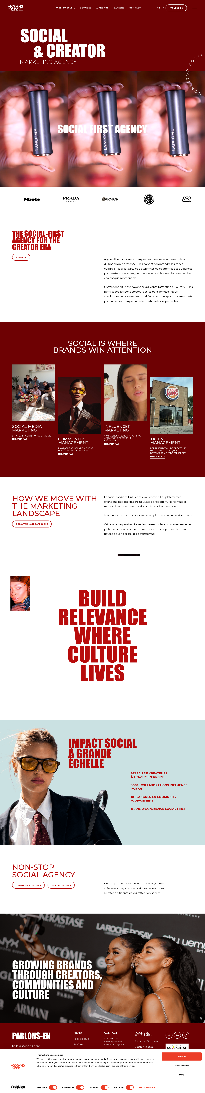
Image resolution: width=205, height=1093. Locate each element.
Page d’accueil (65, 8)
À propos (102, 8)
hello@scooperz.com (26, 1046)
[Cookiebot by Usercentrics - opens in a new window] (18, 1087)
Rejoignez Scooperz (146, 1041)
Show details (147, 1087)
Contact (135, 8)
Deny (181, 1074)
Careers (119, 8)
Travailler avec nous (28, 885)
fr (158, 8)
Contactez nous (61, 885)
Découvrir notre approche (32, 524)
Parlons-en (176, 8)
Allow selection (181, 1065)
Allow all (182, 1056)
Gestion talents (144, 1046)
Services (85, 8)
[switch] (80, 1087)
